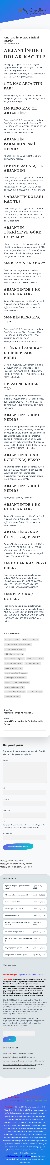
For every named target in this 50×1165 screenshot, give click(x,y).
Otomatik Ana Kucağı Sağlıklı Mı (14, 1053)
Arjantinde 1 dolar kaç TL (14, 687)
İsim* (5, 788)
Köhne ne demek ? (12, 916)
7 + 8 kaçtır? (8, 833)
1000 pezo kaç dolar (34, 659)
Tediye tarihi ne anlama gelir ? (16, 955)
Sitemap (28, 866)
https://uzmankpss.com (11, 860)
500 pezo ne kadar (33, 663)
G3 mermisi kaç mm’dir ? (14, 932)
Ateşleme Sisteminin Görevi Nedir (15, 1069)
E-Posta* (6, 799)
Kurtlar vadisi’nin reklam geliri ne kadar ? (17, 924)
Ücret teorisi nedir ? (12, 902)
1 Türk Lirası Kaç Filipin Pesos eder (17, 645)
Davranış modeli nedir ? (14, 909)
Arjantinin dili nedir (35, 692)
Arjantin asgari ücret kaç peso (16, 673)
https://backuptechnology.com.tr (16, 863)
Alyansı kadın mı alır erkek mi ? (16, 895)
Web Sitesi (7, 811)
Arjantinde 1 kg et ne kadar (14, 692)
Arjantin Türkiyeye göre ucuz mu (17, 682)
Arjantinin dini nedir (12, 697)
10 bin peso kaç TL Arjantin (15, 649)
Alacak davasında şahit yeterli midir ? (18, 940)
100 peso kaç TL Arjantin (14, 659)
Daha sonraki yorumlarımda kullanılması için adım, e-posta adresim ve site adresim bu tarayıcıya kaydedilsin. (24, 826)
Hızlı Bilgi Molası (35, 10)
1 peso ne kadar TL (12, 640)
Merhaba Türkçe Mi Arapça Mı (19, 712)
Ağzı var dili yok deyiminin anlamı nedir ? (17, 887)
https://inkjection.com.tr (11, 866)
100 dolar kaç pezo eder (14, 654)
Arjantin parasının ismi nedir (15, 678)
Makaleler (15, 633)
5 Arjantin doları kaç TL (13, 663)
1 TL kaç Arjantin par (30, 640)
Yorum (5, 760)
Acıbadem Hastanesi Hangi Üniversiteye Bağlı (19, 1061)
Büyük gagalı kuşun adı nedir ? (16, 948)
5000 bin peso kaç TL (13, 668)
